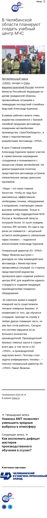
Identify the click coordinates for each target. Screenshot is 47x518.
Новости (16, 398)
